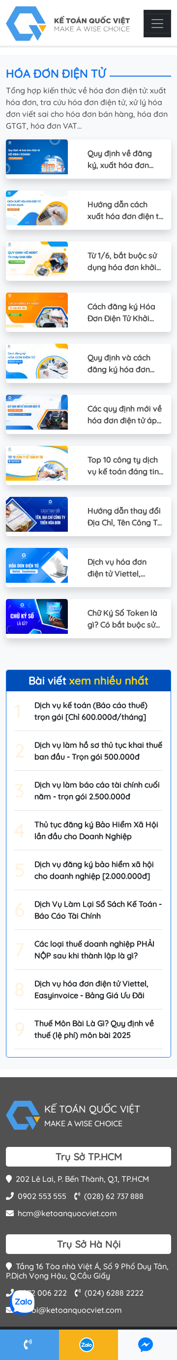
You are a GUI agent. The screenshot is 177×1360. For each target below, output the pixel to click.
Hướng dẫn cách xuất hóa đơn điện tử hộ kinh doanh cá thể (125, 210)
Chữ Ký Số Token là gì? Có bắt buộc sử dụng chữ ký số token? (122, 619)
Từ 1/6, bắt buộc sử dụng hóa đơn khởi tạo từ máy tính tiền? (122, 261)
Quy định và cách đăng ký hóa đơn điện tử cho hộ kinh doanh (122, 364)
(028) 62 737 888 (114, 1196)
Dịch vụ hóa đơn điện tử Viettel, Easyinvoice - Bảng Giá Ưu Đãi (122, 568)
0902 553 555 (42, 1196)
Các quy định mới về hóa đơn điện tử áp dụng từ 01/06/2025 (125, 415)
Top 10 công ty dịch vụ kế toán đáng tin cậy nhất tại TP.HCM (124, 466)
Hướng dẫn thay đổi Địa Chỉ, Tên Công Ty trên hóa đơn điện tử (125, 517)
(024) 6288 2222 (114, 1293)
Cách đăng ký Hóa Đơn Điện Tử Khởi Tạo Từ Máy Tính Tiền (121, 312)
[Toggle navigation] (157, 23)
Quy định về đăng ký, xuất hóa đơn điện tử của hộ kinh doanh (122, 159)
